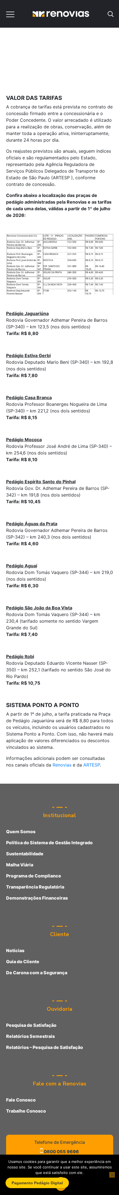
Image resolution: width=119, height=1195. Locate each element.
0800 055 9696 (61, 1151)
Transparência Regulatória (35, 887)
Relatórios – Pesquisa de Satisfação (44, 1047)
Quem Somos (20, 831)
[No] (112, 1175)
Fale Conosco (21, 1100)
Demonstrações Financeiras (37, 898)
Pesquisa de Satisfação (31, 1025)
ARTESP (91, 765)
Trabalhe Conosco (26, 1111)
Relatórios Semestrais (30, 1036)
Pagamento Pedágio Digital (37, 1183)
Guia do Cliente (22, 961)
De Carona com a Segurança (36, 972)
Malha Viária (19, 864)
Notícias (15, 950)
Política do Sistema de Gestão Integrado (49, 842)
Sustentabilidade (24, 853)
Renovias (62, 765)
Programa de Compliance (33, 876)
